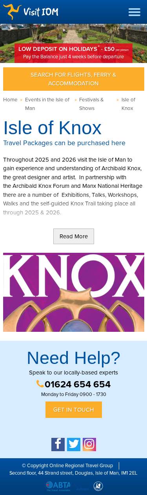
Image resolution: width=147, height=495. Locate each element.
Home (10, 100)
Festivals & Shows (91, 104)
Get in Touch (73, 409)
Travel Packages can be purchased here (64, 143)
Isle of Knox (128, 104)
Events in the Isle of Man (47, 104)
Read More (74, 236)
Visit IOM (30, 12)
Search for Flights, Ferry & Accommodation (73, 79)
